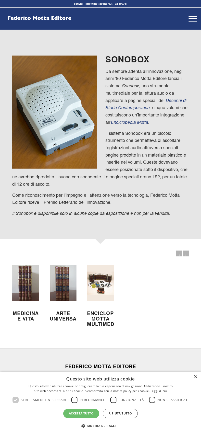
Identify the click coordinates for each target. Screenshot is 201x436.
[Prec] (179, 253)
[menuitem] (190, 19)
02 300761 (121, 3)
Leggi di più (159, 391)
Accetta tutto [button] (81, 413)
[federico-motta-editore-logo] (39, 26)
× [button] (195, 377)
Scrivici (78, 3)
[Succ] (186, 253)
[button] (100, 426)
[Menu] (190, 19)
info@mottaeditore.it (99, 3)
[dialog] (100, 404)
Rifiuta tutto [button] (120, 413)
